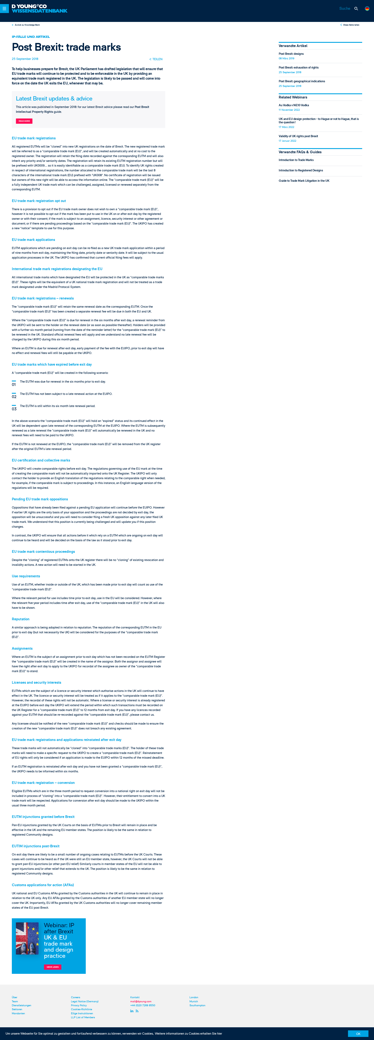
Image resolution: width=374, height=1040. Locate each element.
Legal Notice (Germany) (84, 1001)
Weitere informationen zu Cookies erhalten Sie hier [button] (188, 1034)
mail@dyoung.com (140, 1001)
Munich (193, 1001)
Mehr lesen (53, 967)
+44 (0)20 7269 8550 (142, 1005)
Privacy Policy (79, 1005)
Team (15, 1001)
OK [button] (358, 1034)
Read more (24, 121)
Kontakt (135, 997)
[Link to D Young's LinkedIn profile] (132, 1011)
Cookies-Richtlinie (81, 1009)
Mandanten (18, 1013)
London (193, 997)
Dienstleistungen (21, 1005)
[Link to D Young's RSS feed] (138, 1011)
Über (14, 997)
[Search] (356, 8)
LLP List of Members (83, 1017)
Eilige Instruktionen (82, 1013)
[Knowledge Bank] (40, 13)
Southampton (197, 1005)
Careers (75, 997)
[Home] (40, 6)
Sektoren (17, 1009)
